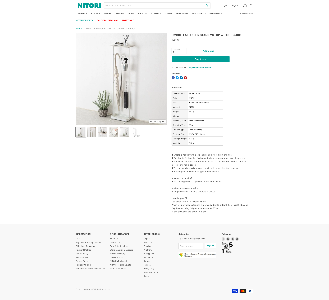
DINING (107, 13)
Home (79, 28)
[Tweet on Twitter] (177, 77)
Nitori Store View (118, 268)
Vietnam (148, 250)
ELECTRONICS (198, 13)
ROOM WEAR (181, 13)
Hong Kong (149, 268)
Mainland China (151, 272)
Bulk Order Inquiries (119, 246)
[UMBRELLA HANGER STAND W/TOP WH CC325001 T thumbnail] (81, 132)
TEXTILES (142, 13)
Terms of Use (82, 257)
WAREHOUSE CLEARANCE (107, 20)
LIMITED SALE (128, 20)
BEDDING (119, 13)
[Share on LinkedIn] (181, 77)
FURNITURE (81, 13)
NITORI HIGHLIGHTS (84, 20)
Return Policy (82, 253)
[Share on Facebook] (173, 77)
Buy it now (200, 59)
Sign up (210, 245)
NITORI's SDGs (117, 257)
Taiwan (147, 265)
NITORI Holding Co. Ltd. (120, 265)
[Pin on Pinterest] (185, 77)
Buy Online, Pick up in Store (88, 242)
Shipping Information (85, 246)
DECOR (168, 13)
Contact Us (115, 242)
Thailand (148, 246)
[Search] (206, 5)
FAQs (78, 238)
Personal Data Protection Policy (90, 268)
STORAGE (155, 13)
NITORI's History (117, 253)
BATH (130, 13)
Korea (146, 261)
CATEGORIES (215, 13)
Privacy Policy (82, 261)
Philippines (149, 253)
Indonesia (148, 257)
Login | (226, 5)
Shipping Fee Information (200, 67)
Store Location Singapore (121, 250)
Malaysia (148, 242)
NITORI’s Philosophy (119, 261)
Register (235, 5)
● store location (246, 13)
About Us (114, 238)
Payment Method (83, 250)
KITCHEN (95, 13)
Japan (147, 238)
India (146, 276)
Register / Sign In (84, 265)
